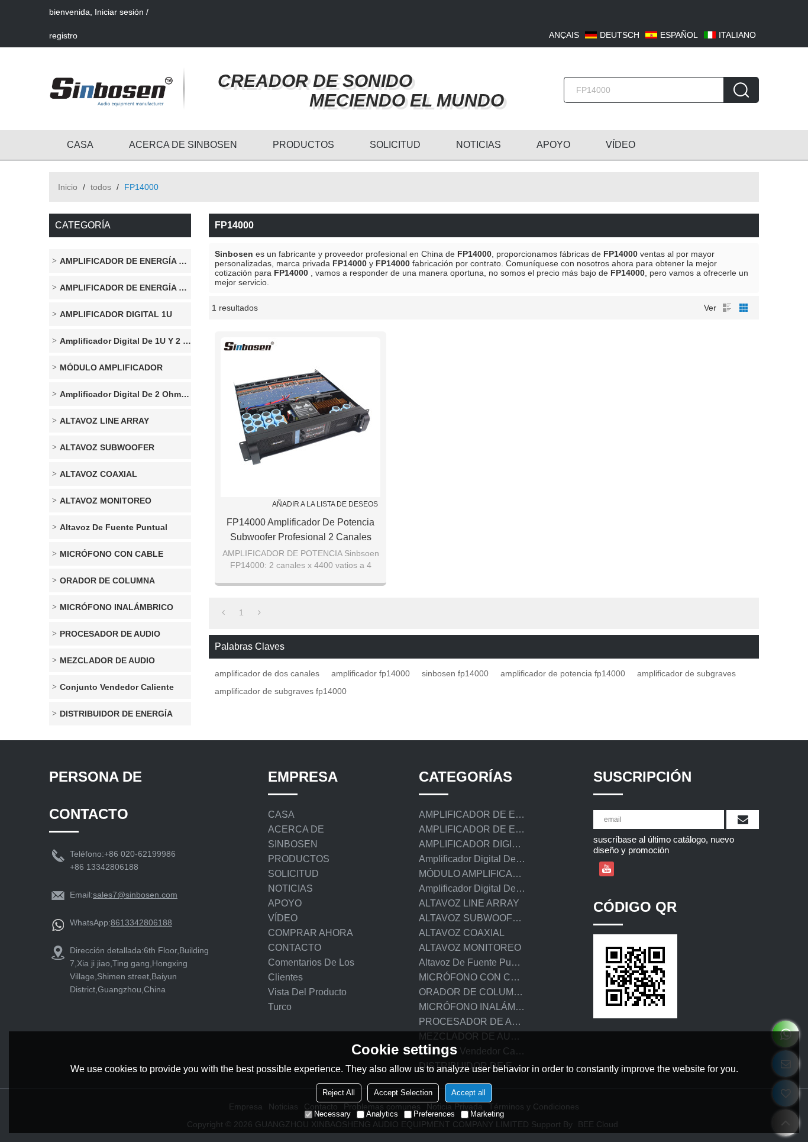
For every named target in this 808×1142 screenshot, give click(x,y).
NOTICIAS (478, 145)
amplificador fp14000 (370, 673)
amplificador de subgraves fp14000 (281, 691)
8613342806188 (141, 922)
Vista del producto (307, 992)
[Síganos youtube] (606, 869)
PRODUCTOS (303, 145)
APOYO (553, 145)
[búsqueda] (741, 90)
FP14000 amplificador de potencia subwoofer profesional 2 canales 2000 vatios (300, 530)
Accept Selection (403, 1092)
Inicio (67, 187)
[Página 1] (223, 612)
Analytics (382, 1113)
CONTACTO (294, 948)
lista (727, 308)
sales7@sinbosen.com (135, 894)
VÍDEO (620, 145)
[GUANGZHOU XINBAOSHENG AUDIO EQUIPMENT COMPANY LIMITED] (111, 88)
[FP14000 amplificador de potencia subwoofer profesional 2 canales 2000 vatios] (300, 417)
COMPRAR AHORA (310, 933)
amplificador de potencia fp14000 (562, 673)
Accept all (468, 1092)
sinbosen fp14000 (455, 673)
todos (101, 187)
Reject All (338, 1092)
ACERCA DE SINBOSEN (183, 145)
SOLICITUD (395, 145)
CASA (80, 145)
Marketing (487, 1113)
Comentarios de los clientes (311, 969)
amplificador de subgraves (686, 673)
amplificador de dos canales (267, 673)
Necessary (332, 1113)
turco (280, 1007)
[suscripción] (742, 819)
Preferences (434, 1113)
